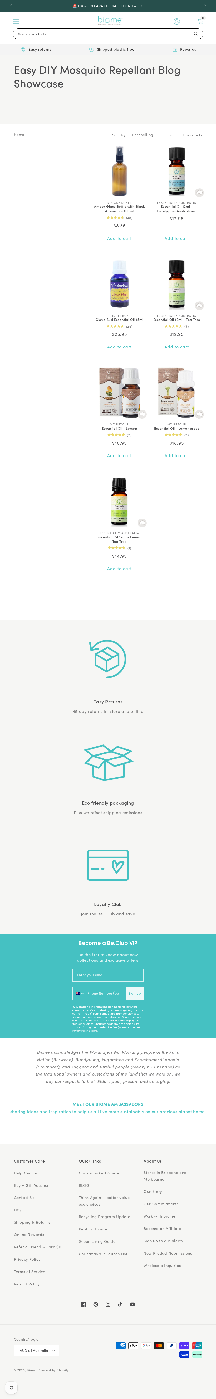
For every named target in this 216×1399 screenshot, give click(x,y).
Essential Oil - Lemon (120, 428)
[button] (16, 21)
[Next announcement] (205, 6)
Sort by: (119, 135)
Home (19, 134)
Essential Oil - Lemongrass (176, 428)
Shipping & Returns (32, 1222)
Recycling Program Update (104, 1216)
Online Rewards (29, 1234)
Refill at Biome (93, 1228)
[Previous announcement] (11, 6)
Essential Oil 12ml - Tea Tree (176, 319)
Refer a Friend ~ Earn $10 (38, 1246)
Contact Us (24, 1197)
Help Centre (25, 1172)
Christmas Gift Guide (99, 1172)
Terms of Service (29, 1271)
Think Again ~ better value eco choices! (104, 1201)
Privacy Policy (80, 1031)
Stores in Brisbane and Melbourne (165, 1176)
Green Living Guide (97, 1241)
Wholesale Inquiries (162, 1265)
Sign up (134, 993)
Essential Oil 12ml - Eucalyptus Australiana (177, 208)
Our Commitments (161, 1203)
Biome (32, 1370)
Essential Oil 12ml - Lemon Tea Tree (119, 539)
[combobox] (79, 993)
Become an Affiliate (162, 1228)
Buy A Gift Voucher (31, 1185)
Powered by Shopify (53, 1370)
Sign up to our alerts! (164, 1240)
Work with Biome (159, 1216)
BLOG (84, 1185)
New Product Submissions (168, 1253)
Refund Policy (27, 1283)
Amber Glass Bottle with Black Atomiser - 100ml (119, 208)
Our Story (153, 1191)
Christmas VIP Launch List (103, 1253)
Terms (94, 1031)
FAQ (18, 1209)
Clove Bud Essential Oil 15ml (119, 319)
